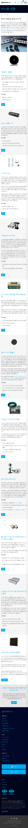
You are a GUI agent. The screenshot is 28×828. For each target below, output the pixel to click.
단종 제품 (4, 749)
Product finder (5, 737)
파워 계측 (4, 718)
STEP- (18, 503)
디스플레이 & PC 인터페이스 (8, 728)
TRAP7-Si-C (17, 376)
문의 (3, 104)
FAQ (3, 747)
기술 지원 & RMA (5, 760)
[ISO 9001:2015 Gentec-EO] (4, 792)
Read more (5, 811)
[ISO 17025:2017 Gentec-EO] (11, 792)
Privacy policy (14, 825)
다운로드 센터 (5, 742)
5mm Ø (14, 509)
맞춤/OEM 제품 (5, 730)
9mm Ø (20, 509)
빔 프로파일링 (5, 723)
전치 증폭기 (10, 378)
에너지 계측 (4, 721)
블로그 (3, 744)
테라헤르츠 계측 (5, 725)
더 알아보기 (4, 679)
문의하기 (14, 702)
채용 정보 (4, 787)
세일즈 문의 (4, 758)
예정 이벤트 (4, 784)
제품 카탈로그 (5, 739)
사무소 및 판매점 (5, 756)
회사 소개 (4, 782)
